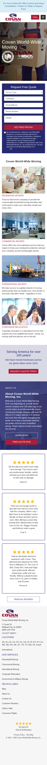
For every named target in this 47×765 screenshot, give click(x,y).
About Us (6, 694)
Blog (4, 689)
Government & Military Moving (15, 679)
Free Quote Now (22, 442)
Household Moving (10, 659)
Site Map (29, 735)
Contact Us (7, 698)
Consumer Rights (9, 713)
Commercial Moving (10, 664)
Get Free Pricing (23, 127)
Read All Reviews (23, 599)
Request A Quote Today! (23, 371)
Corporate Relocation (11, 674)
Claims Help (7, 708)
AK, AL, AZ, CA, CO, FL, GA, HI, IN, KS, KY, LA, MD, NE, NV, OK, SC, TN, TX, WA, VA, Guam (22, 643)
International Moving (10, 669)
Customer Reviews (10, 703)
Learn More (21, 435)
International (7, 650)
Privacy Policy (16, 149)
